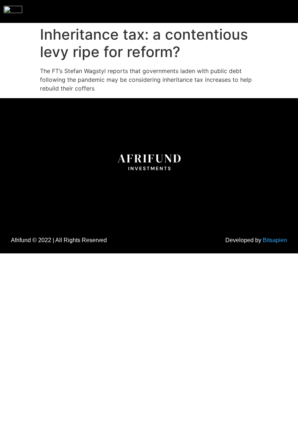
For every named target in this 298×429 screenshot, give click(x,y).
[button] (277, 10)
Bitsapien (275, 240)
